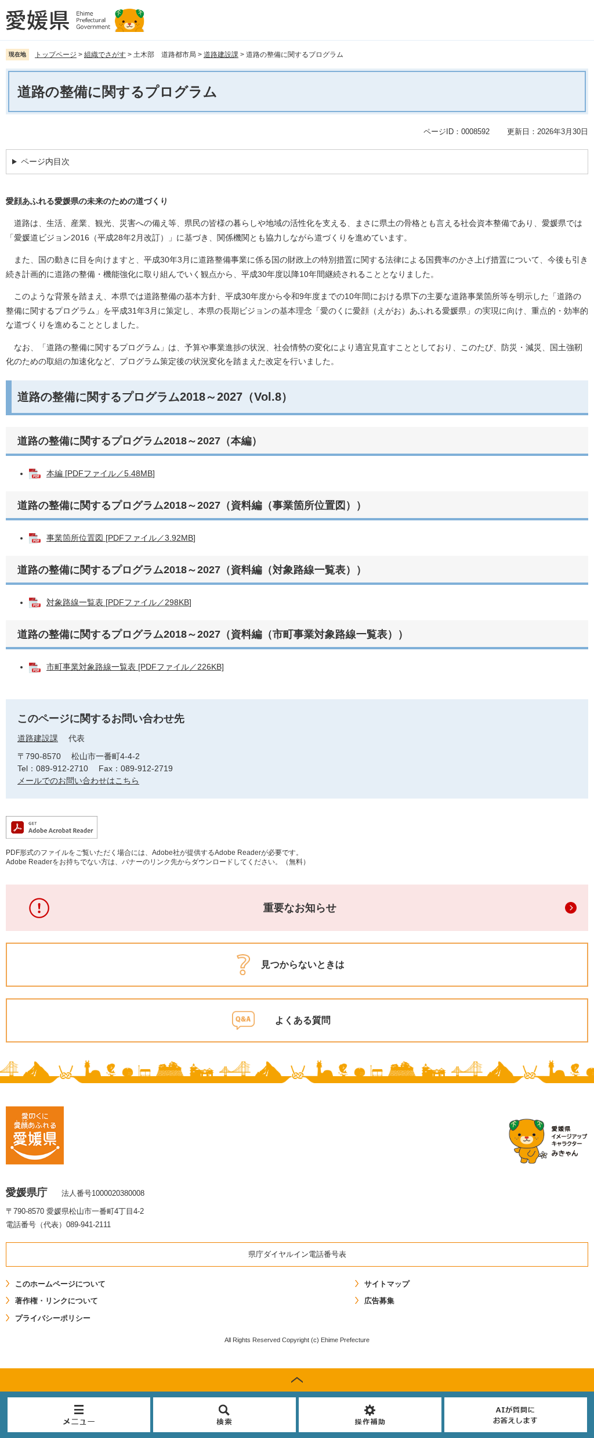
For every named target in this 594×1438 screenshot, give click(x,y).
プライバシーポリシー (52, 1318)
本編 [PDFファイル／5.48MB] (100, 473)
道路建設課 (221, 55)
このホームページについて (60, 1283)
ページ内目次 (45, 161)
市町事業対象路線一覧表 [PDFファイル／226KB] (135, 666)
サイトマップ (387, 1283)
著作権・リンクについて (56, 1300)
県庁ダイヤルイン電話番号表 (297, 1254)
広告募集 (379, 1300)
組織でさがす (105, 55)
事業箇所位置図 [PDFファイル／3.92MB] (120, 537)
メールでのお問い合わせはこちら (78, 780)
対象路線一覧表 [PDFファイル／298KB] (118, 602)
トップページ (56, 55)
